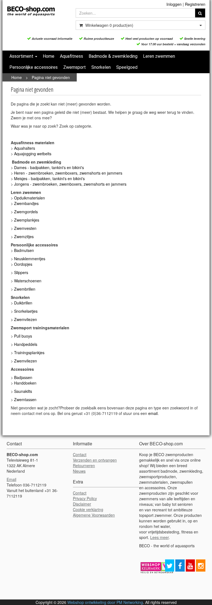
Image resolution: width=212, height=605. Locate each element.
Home (48, 56)
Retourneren (84, 465)
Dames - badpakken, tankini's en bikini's (49, 167)
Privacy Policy (85, 498)
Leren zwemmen (159, 56)
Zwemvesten (25, 228)
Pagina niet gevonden (51, 77)
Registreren (195, 4)
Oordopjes (23, 264)
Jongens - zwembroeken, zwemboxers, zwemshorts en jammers (71, 184)
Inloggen (174, 4)
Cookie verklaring (88, 509)
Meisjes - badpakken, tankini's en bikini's (49, 178)
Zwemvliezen (25, 319)
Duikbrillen (23, 303)
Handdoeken (25, 383)
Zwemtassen (25, 399)
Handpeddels (25, 344)
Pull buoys (23, 336)
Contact (79, 454)
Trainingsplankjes (29, 352)
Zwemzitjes (24, 236)
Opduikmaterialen (29, 198)
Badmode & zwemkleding (113, 56)
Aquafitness (71, 56)
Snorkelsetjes (26, 311)
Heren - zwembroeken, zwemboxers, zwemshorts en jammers (68, 173)
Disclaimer (82, 504)
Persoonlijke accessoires (33, 67)
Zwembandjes (26, 203)
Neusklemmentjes (29, 258)
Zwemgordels (26, 211)
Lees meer (159, 537)
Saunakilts (23, 391)
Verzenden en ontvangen (95, 460)
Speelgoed (126, 67)
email (153, 413)
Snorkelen (101, 67)
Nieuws (79, 471)
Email (11, 479)
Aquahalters (24, 148)
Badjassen (23, 377)
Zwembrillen (24, 289)
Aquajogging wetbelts (32, 153)
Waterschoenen (27, 280)
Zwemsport (74, 67)
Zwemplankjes (26, 220)
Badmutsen (24, 250)
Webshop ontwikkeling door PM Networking (105, 602)
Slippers (21, 272)
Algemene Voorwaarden (94, 515)
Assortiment (22, 56)
